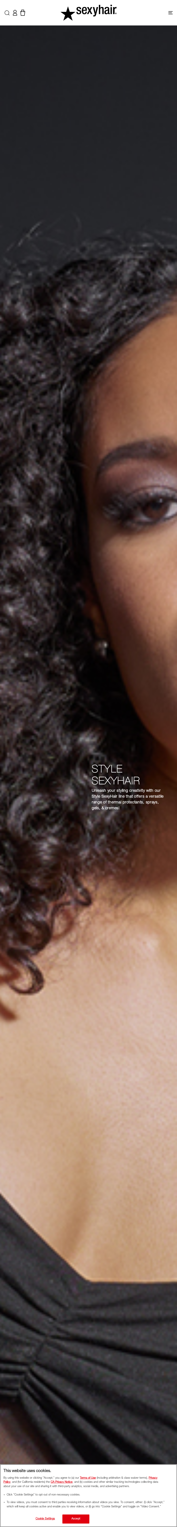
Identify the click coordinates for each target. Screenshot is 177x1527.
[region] (88, 1495)
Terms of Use (88, 1478)
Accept (75, 1519)
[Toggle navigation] (145, 12)
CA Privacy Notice (62, 1482)
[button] (7, 12)
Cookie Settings (45, 1519)
